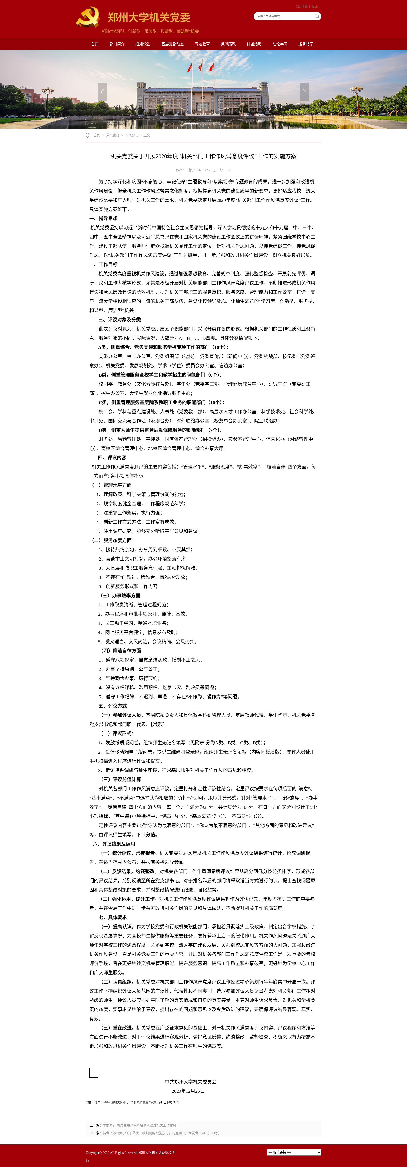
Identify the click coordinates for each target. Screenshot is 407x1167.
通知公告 (143, 44)
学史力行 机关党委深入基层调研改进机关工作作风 (139, 1125)
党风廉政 (228, 44)
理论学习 (280, 44)
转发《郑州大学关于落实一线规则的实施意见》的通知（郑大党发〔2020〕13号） (162, 1133)
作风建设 (131, 135)
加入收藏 (302, 6)
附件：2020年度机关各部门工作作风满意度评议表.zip (127, 1102)
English (316, 6)
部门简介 (117, 44)
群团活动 (254, 44)
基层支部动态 (172, 44)
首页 (95, 44)
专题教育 (202, 44)
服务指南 (305, 44)
